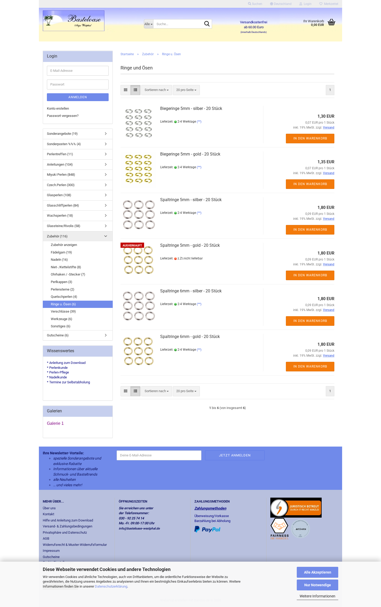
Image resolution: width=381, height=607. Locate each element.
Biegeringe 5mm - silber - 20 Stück (191, 108)
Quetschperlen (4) (64, 297)
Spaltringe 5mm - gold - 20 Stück (190, 245)
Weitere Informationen (317, 596)
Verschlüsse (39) (63, 311)
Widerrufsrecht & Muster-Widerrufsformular (75, 545)
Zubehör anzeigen (64, 245)
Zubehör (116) (57, 236)
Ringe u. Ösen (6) (63, 304)
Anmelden (77, 97)
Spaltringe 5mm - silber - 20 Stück (191, 199)
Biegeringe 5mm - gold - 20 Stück (190, 154)
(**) (199, 121)
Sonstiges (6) (60, 326)
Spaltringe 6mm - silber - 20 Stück (191, 290)
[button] (280, 4)
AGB (46, 538)
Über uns (49, 508)
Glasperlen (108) (59, 195)
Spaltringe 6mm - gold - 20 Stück (190, 336)
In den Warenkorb (310, 138)
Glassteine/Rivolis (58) (63, 226)
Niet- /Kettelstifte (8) (66, 267)
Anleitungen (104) (60, 164)
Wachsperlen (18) (60, 215)
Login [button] (307, 4)
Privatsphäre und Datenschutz (65, 532)
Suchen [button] (256, 4)
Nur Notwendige (317, 585)
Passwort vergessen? (63, 116)
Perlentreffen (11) (60, 154)
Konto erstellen (58, 108)
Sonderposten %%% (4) (64, 144)
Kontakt (48, 514)
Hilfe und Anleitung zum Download (68, 520)
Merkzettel (330, 4)
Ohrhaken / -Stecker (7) (68, 274)
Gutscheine (51, 557)
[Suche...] (207, 24)
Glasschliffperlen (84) (63, 205)
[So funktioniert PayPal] (207, 529)
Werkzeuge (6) (61, 319)
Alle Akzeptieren (317, 572)
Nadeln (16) (59, 260)
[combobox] (156, 90)
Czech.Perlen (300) (61, 185)
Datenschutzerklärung (111, 586)
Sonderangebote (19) (62, 134)
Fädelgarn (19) (61, 252)
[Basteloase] (89, 21)
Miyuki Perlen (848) (61, 175)
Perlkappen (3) (61, 282)
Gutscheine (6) (58, 335)
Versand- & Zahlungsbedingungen (67, 526)
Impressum (51, 551)
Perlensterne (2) (62, 289)
